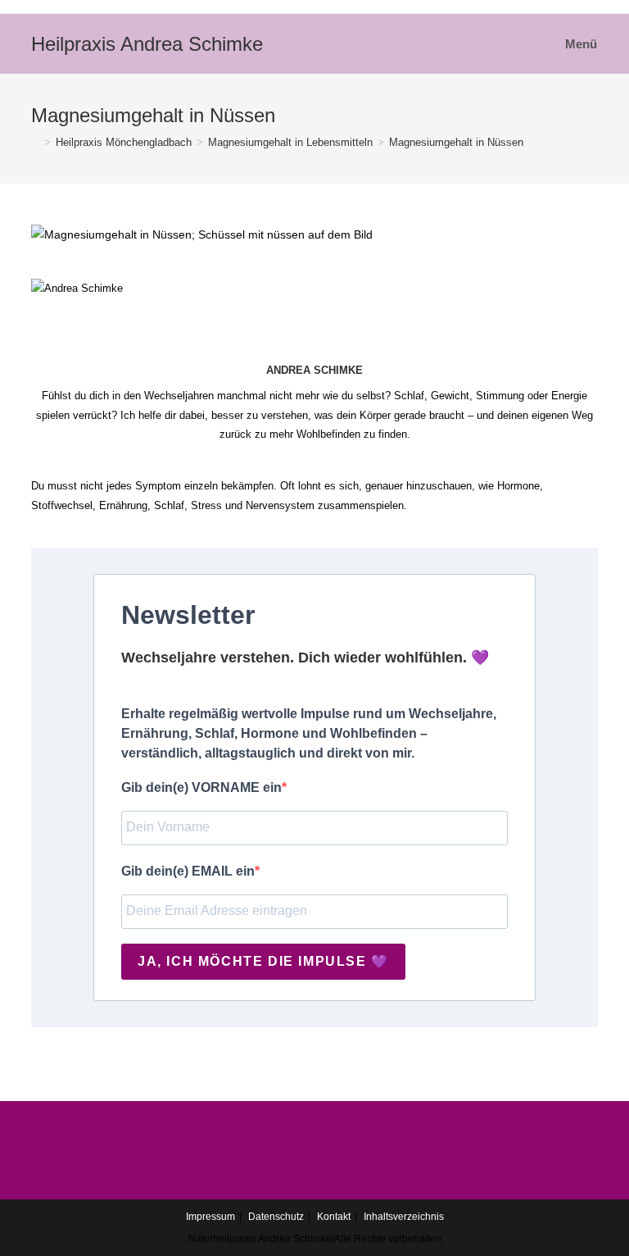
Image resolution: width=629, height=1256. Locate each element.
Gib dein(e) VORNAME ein (201, 787)
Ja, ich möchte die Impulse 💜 (263, 961)
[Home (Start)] (35, 142)
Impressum (210, 1216)
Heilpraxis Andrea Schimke (147, 44)
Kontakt (334, 1216)
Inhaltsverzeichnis (404, 1216)
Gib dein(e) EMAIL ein (188, 871)
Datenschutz (276, 1216)
